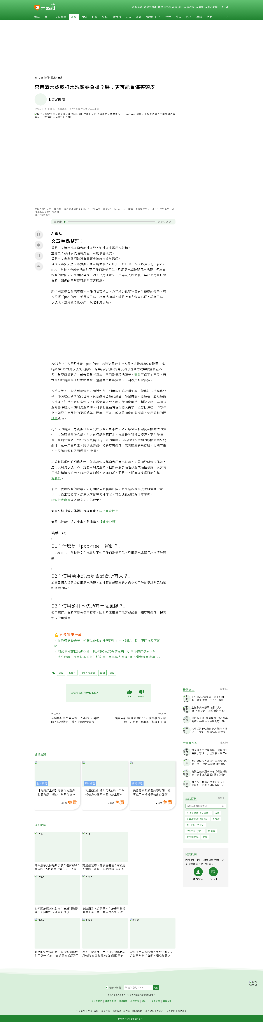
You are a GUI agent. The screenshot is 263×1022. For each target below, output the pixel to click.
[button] (227, 16)
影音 (94, 17)
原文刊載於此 (108, 511)
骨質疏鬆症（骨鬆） (197, 819)
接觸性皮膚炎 (60, 500)
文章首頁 (155, 1001)
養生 (47, 17)
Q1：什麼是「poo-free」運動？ (85, 545)
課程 (105, 17)
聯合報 (138, 7)
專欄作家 (167, 1001)
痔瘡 (217, 813)
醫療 (74, 17)
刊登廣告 (80, 1011)
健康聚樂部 (110, 1001)
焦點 (37, 17)
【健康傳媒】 (108, 521)
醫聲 (139, 17)
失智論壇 (60, 17)
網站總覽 (182, 1011)
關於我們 (171, 1011)
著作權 (126, 1011)
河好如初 (165, 7)
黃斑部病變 (192, 837)
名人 (189, 17)
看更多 (224, 689)
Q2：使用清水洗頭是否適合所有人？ (89, 575)
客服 (96, 1011)
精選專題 (123, 1001)
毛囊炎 (56, 478)
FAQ (90, 1011)
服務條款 (117, 1011)
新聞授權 (105, 1011)
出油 (93, 275)
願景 (200, 7)
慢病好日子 (153, 17)
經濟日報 (151, 7)
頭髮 (137, 374)
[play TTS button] (64, 221)
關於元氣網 (96, 1001)
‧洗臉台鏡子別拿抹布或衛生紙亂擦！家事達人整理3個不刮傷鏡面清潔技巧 (108, 657)
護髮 (54, 418)
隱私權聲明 (137, 1011)
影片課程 (42, 783)
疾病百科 (134, 1001)
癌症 (168, 17)
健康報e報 (115, 987)
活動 (209, 17)
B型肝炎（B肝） (195, 825)
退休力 (116, 17)
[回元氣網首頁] (48, 7)
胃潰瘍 (211, 831)
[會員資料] (222, 7)
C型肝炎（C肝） (195, 831)
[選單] (227, 7)
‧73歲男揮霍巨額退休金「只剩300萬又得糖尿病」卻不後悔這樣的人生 (105, 651)
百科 (84, 17)
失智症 (216, 819)
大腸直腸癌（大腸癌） (198, 813)
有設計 (178, 7)
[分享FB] (38, 234)
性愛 (178, 17)
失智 (128, 17)
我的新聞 (212, 7)
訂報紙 (160, 1011)
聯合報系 (150, 1011)
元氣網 (45, 77)
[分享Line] (38, 245)
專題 (199, 17)
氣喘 (205, 837)
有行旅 (190, 7)
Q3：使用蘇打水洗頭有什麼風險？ (87, 605)
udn (37, 77)
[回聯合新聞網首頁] (37, 8)
